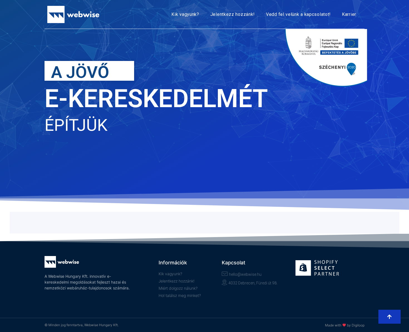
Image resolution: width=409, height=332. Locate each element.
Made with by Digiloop (344, 325)
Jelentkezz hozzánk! (232, 14)
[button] (389, 317)
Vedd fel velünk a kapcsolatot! (298, 14)
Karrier (349, 14)
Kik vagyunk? (185, 14)
